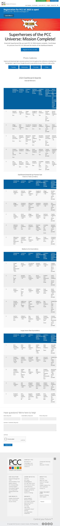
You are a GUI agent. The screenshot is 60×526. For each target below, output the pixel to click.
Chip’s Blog (26, 507)
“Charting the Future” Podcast (29, 509)
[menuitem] (41, 0)
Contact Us (26, 466)
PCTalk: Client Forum (29, 483)
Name (7, 415)
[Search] (58, 5)
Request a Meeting (44, 495)
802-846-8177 (27, 461)
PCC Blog (26, 506)
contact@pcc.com (28, 463)
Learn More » (9, 15)
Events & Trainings (28, 492)
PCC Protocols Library (29, 485)
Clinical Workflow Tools (14, 481)
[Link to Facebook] (43, 524)
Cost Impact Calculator (29, 501)
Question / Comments (11, 422)
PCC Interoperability (13, 485)
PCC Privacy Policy (34, 524)
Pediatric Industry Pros (45, 485)
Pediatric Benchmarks (14, 498)
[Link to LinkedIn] (48, 524)
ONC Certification (44, 487)
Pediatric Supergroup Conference (29, 490)
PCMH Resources (28, 486)
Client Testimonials (13, 500)
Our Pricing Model (13, 489)
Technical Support (13, 486)
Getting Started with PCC (13, 492)
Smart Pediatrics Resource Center (28, 499)
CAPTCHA (6, 434)
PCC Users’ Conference (29, 488)
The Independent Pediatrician (28, 512)
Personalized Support (14, 488)
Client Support (43, 496)
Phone (43, 415)
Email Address (27, 415)
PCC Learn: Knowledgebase (28, 481)
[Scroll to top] (55, 459)
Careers (41, 483)
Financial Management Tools (14, 479)
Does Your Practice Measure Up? (28, 503)
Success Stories (12, 501)
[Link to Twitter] (46, 524)
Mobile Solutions (13, 483)
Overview (26, 478)
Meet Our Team (43, 480)
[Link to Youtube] (51, 524)
